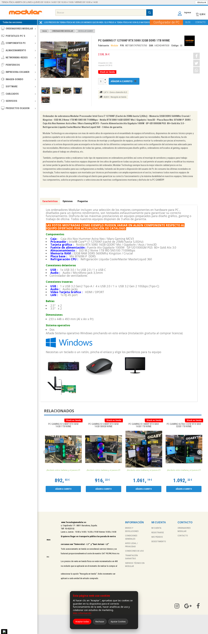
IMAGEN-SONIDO (14, 79)
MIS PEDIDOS (157, 537)
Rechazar (99, 621)
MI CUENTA (156, 528)
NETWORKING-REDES (17, 57)
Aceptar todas (82, 621)
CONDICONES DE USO (134, 551)
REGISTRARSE (157, 532)
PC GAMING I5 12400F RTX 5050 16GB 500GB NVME (103, 425)
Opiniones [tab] (68, 201)
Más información (82, 613)
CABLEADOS (12, 93)
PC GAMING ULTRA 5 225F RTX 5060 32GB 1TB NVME (184, 425)
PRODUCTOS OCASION (17, 108)
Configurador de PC (166, 22)
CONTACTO (200, 22)
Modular (115, 45)
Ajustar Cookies (118, 621)
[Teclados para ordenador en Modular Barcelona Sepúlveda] (64, 358)
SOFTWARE (12, 86)
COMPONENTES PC (16, 43)
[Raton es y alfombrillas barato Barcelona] (99, 358)
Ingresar (187, 12)
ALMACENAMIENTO (16, 50)
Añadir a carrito (122, 81)
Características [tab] (50, 201)
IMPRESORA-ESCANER (17, 72)
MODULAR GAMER (85, 31)
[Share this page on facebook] (196, 56)
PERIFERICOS (13, 64)
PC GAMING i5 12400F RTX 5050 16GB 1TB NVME (63, 425)
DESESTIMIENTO (158, 541)
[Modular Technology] (25, 13)
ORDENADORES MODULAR (19, 28)
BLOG (187, 22)
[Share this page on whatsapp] (196, 70)
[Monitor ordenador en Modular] (135, 358)
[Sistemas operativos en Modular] (73, 339)
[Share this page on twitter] (196, 63)
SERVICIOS (11, 100)
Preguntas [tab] (83, 201)
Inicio (44, 31)
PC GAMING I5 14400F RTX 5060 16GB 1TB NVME (144, 425)
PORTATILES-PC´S (15, 35)
